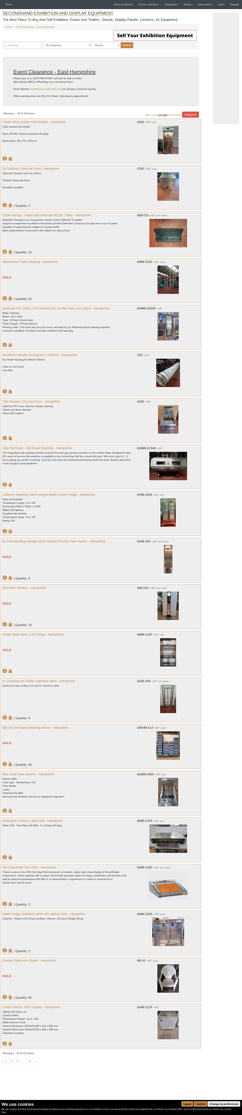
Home (8, 4)
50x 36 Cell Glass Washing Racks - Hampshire (35, 727)
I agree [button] (187, 1103)
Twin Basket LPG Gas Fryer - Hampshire (31, 401)
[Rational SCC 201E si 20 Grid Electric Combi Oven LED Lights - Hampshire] (168, 324)
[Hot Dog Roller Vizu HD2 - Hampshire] (168, 883)
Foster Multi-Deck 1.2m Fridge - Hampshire (33, 634)
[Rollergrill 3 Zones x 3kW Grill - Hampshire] (168, 837)
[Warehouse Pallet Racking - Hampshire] (168, 278)
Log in (221, 4)
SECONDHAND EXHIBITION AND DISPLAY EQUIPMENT (58, 13)
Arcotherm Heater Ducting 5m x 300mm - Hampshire (39, 355)
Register (234, 4)
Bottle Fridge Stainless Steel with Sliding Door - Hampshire (44, 914)
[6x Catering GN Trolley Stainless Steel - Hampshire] (168, 697)
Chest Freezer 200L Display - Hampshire (31, 1007)
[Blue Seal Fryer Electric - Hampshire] (168, 790)
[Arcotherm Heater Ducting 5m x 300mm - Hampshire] (168, 371)
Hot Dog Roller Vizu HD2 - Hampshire (29, 867)
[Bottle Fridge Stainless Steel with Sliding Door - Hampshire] (168, 930)
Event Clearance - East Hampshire (35, 27)
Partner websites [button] (148, 4)
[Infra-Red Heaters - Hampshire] (168, 604)
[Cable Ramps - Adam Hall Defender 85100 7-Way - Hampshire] (168, 231)
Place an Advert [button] (122, 4)
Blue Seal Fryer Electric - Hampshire (28, 774)
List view (162, 115)
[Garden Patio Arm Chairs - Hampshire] (168, 977)
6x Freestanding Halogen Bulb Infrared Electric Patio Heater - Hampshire (53, 541)
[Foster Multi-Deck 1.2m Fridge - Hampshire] (168, 651)
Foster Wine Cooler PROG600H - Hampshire (34, 122)
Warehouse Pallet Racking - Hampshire (30, 262)
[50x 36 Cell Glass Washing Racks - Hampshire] (168, 744)
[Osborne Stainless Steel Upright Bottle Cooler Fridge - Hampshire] (168, 511)
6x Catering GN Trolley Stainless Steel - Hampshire (38, 681)
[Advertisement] (226, 68)
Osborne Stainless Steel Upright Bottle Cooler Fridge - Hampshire (48, 494)
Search (127, 45)
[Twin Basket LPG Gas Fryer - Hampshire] (168, 418)
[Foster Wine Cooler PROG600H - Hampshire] (168, 138)
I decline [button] (200, 1103)
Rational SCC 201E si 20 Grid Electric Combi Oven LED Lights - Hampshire (55, 308)
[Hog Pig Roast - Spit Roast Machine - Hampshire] (168, 464)
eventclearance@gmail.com (45, 88)
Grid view (175, 115)
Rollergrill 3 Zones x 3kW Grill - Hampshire (32, 821)
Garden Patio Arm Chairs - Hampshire (29, 960)
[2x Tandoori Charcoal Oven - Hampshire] (168, 185)
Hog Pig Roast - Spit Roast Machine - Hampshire (37, 448)
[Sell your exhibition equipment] (154, 35)
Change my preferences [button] (223, 1103)
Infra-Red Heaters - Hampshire (24, 588)
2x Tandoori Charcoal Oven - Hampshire (30, 168)
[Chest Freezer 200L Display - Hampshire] (168, 1023)
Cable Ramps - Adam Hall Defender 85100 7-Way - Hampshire (46, 215)
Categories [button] (170, 4)
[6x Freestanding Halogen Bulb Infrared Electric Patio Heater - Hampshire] (168, 557)
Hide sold (150, 115)
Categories (190, 114)
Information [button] (204, 4)
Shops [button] (187, 4)
